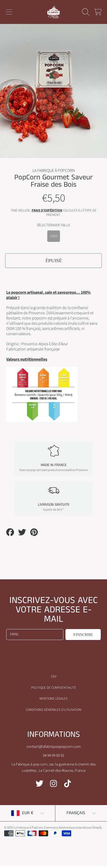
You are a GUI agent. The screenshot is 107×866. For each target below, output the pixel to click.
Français (75, 813)
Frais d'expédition (47, 210)
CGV (53, 676)
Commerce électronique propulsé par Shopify (73, 827)
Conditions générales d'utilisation (53, 709)
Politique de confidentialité (53, 687)
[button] (9, 12)
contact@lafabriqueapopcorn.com (53, 746)
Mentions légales (53, 698)
